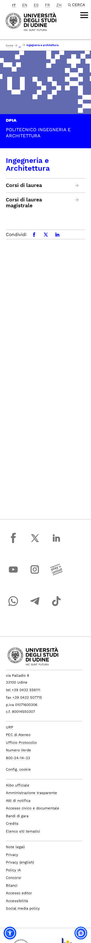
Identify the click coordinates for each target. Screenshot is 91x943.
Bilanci (11, 885)
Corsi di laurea (24, 185)
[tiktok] (56, 606)
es (36, 5)
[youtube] (13, 574)
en (24, 5)
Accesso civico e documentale (32, 808)
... (20, 46)
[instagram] (34, 574)
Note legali (15, 847)
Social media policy (23, 908)
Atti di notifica (18, 800)
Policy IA (13, 870)
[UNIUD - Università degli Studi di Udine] (31, 21)
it (14, 5)
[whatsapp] (13, 606)
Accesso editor (19, 893)
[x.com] (34, 543)
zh (59, 5)
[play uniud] (56, 574)
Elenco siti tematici (23, 831)
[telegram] (34, 606)
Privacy (12, 855)
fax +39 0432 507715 (24, 697)
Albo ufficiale (17, 785)
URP (9, 727)
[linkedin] (56, 543)
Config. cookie (18, 769)
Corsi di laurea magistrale (24, 202)
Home (9, 45)
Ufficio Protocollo (21, 742)
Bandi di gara (17, 816)
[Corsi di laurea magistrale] (77, 200)
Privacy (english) (20, 862)
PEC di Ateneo (18, 735)
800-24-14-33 (18, 758)
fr (47, 5)
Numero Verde (18, 750)
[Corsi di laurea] (77, 185)
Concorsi (13, 877)
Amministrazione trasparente (31, 793)
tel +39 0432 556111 (23, 690)
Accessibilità (17, 901)
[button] (10, 933)
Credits (12, 823)
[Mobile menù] (84, 15)
